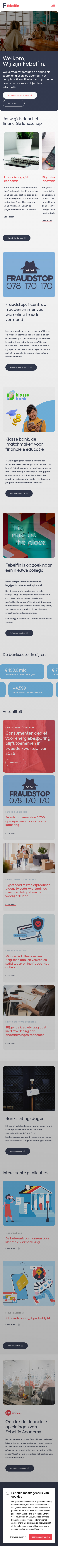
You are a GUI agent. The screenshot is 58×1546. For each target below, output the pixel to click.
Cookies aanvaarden (40, 1537)
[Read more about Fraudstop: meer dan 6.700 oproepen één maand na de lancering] (29, 807)
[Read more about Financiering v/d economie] (21, 178)
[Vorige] (3, 159)
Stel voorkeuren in (18, 1537)
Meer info (38, 1529)
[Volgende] (54, 159)
